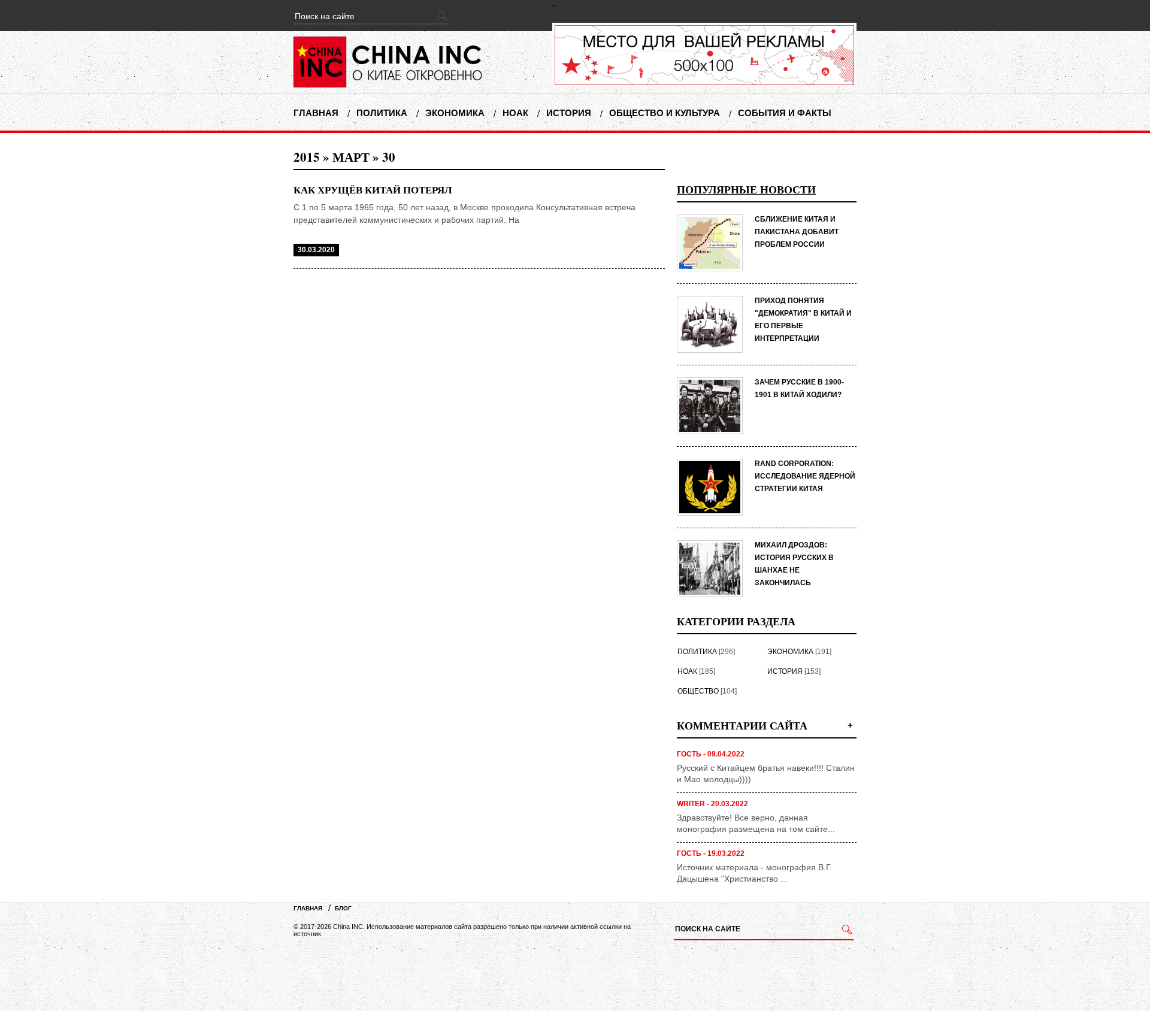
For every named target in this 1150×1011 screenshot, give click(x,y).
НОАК (515, 113)
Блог (343, 908)
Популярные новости (746, 189)
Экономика (455, 113)
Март (351, 157)
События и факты (784, 113)
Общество (698, 691)
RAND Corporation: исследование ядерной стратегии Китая (805, 476)
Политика (381, 113)
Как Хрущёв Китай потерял (372, 189)
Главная (315, 113)
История (568, 113)
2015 (306, 157)
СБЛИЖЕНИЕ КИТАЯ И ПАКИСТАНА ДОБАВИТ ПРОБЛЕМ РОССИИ (797, 232)
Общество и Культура (664, 113)
